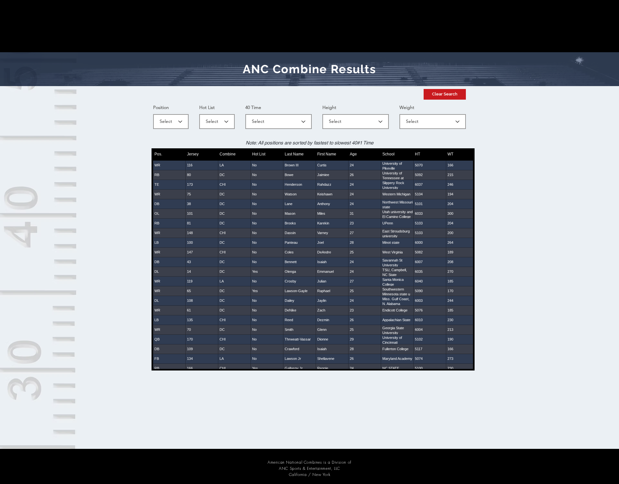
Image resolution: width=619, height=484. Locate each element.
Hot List (207, 107)
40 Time (253, 107)
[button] (445, 94)
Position (161, 107)
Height (329, 107)
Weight (406, 107)
